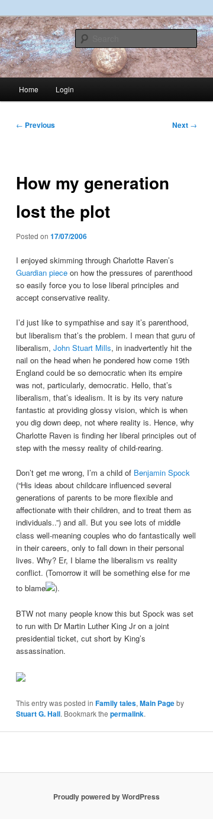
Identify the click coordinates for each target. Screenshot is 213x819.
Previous (35, 125)
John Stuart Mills (82, 347)
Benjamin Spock (162, 472)
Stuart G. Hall (38, 713)
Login (65, 89)
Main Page (157, 703)
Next (184, 125)
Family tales (115, 703)
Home (28, 89)
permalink (127, 713)
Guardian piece (43, 272)
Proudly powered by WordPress (106, 796)
